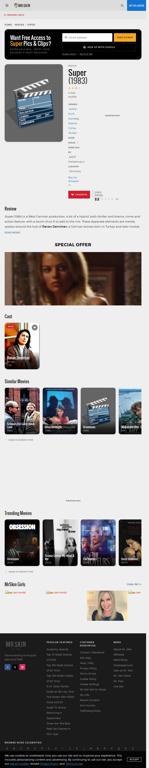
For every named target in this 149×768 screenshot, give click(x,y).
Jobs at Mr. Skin (123, 670)
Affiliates (118, 654)
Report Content (90, 700)
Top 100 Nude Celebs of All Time (60, 678)
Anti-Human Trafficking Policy (90, 708)
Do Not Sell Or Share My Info (93, 692)
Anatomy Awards (57, 649)
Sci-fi (71, 113)
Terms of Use (86, 54)
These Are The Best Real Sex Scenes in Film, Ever (58, 729)
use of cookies (19, 763)
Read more (12, 232)
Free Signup (125, 37)
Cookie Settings (89, 684)
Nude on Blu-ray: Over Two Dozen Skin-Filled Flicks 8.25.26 (60, 697)
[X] (15, 667)
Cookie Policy (88, 678)
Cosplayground (123, 665)
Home (8, 24)
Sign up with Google (101, 47)
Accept (134, 759)
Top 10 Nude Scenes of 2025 (59, 657)
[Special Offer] (73, 278)
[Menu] (7, 5)
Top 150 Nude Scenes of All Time (60, 668)
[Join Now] (136, 5)
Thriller (72, 132)
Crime (72, 128)
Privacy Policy (69, 54)
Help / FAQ (87, 663)
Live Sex (118, 686)
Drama (72, 123)
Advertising (120, 659)
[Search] (122, 5)
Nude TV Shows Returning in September (56, 713)
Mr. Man (118, 681)
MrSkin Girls (15, 15)
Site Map (85, 657)
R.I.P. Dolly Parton (58, 686)
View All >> (134, 584)
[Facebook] (7, 667)
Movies (19, 24)
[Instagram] (22, 667)
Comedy (73, 118)
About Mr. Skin (122, 649)
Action (73, 108)
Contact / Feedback (92, 652)
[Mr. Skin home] (22, 5)
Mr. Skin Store (122, 675)
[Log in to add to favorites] (35, 327)
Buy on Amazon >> (73, 181)
